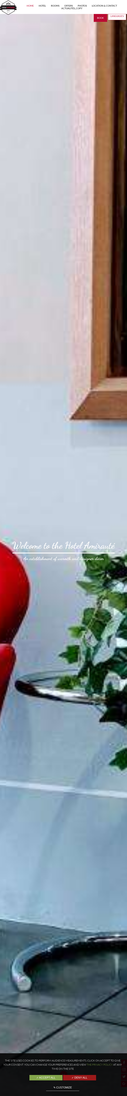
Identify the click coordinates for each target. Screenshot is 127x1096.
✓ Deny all (79, 1077)
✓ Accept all (45, 1077)
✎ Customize (62, 1087)
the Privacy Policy (100, 1064)
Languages (117, 16)
